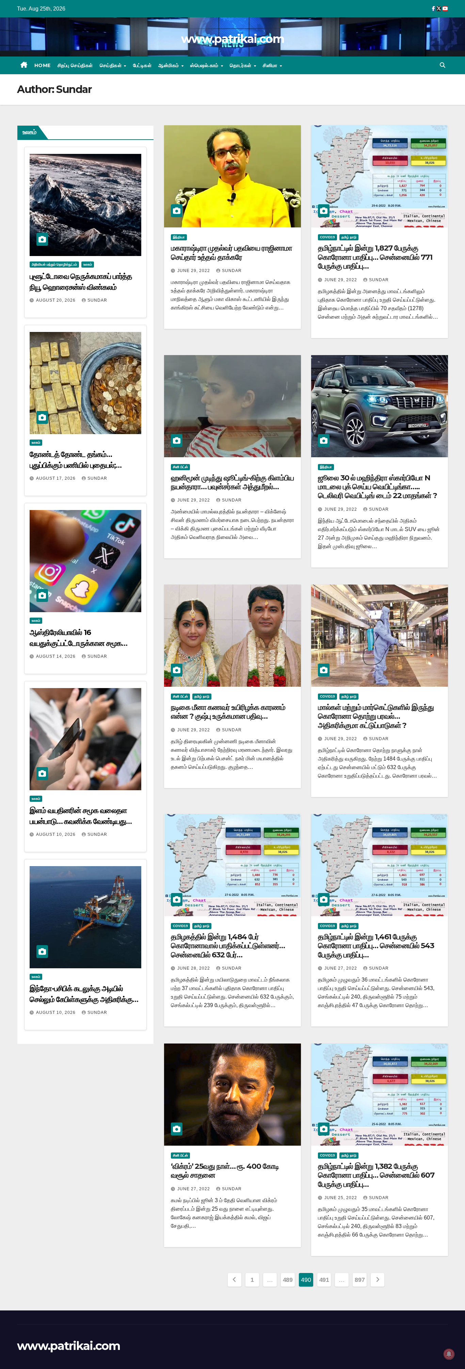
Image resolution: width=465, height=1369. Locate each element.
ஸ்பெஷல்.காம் (205, 65)
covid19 (327, 237)
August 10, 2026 (56, 834)
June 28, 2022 (194, 968)
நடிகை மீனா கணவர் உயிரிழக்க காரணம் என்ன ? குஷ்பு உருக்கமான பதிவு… (228, 712)
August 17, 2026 (56, 478)
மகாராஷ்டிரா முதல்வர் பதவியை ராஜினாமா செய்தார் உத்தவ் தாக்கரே (231, 252)
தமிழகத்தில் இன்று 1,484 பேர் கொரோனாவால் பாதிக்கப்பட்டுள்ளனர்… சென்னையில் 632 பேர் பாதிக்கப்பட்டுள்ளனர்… (228, 950)
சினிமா (271, 65)
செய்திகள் (111, 65)
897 (360, 1279)
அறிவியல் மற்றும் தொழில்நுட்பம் (54, 264)
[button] (442, 65)
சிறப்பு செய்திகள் (75, 65)
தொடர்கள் (241, 65)
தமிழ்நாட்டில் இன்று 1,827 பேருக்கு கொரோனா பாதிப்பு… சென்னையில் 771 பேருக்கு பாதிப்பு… (375, 257)
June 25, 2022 (341, 1197)
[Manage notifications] (449, 1354)
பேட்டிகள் (142, 65)
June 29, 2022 (194, 270)
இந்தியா (179, 237)
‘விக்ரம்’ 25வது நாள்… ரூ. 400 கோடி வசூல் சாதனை (225, 1171)
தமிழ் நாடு (348, 237)
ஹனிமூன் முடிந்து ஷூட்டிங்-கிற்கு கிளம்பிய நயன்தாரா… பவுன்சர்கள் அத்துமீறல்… (232, 482)
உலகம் (87, 264)
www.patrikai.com (232, 39)
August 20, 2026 (56, 300)
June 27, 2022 (341, 968)
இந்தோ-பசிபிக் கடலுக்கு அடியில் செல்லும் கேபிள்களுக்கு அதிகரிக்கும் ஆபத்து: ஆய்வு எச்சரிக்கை (83, 999)
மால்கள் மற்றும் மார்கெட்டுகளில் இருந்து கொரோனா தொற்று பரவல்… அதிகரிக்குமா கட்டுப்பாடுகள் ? (376, 716)
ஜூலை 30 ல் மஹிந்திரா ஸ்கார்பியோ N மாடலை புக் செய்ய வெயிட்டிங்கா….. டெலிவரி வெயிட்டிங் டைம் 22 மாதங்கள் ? (377, 486)
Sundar (97, 300)
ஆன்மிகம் (169, 65)
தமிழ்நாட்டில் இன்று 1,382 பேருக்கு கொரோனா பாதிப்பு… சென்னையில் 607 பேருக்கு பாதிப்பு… (376, 1175)
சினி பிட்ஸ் (180, 467)
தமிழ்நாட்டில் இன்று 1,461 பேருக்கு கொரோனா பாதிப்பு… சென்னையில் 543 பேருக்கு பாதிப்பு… (376, 945)
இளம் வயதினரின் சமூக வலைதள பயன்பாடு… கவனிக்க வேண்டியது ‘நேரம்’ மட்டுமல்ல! (78, 821)
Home (42, 65)
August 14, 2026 (56, 656)
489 (288, 1279)
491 (324, 1279)
